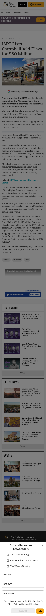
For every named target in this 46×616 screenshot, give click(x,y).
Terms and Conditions (30, 604)
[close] (42, 545)
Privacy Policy (13, 604)
